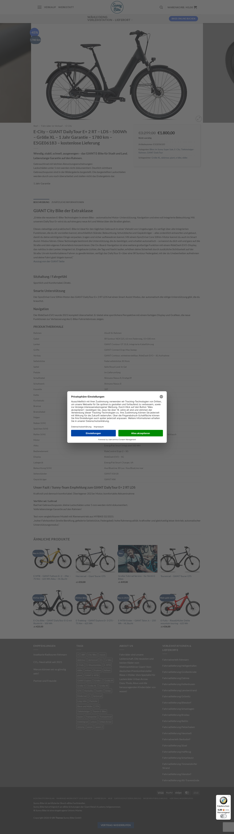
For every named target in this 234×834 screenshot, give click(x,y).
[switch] (223, 816)
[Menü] (229, 797)
